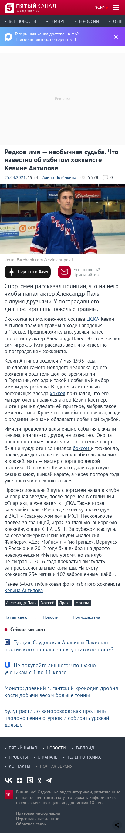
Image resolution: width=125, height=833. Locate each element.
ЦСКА (93, 319)
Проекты (18, 757)
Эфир (100, 7)
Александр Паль (21, 603)
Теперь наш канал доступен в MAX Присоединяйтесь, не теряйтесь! (47, 36)
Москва (82, 603)
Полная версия (56, 766)
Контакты (19, 766)
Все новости (22, 21)
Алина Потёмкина (59, 177)
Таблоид (85, 748)
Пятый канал (23, 748)
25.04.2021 (15, 177)
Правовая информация (38, 813)
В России (89, 21)
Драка (65, 603)
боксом (82, 448)
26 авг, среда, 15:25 (28, 11)
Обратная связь (31, 824)
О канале (47, 757)
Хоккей (48, 603)
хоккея (57, 393)
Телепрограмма (84, 757)
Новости (56, 748)
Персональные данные (37, 818)
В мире (57, 21)
